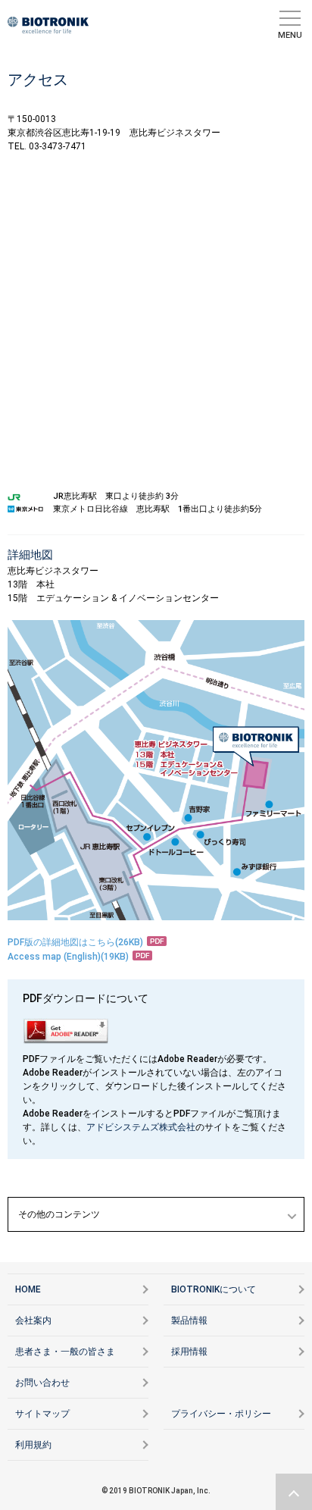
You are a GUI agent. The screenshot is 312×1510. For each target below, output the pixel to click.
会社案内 (33, 1320)
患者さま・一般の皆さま (65, 1351)
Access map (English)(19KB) (68, 956)
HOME (28, 1289)
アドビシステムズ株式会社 (140, 1127)
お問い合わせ (42, 1382)
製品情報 (189, 1320)
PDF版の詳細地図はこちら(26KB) (75, 942)
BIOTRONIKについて (213, 1289)
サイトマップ (42, 1413)
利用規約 (33, 1445)
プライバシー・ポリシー (221, 1413)
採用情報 (189, 1351)
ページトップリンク (294, 1492)
